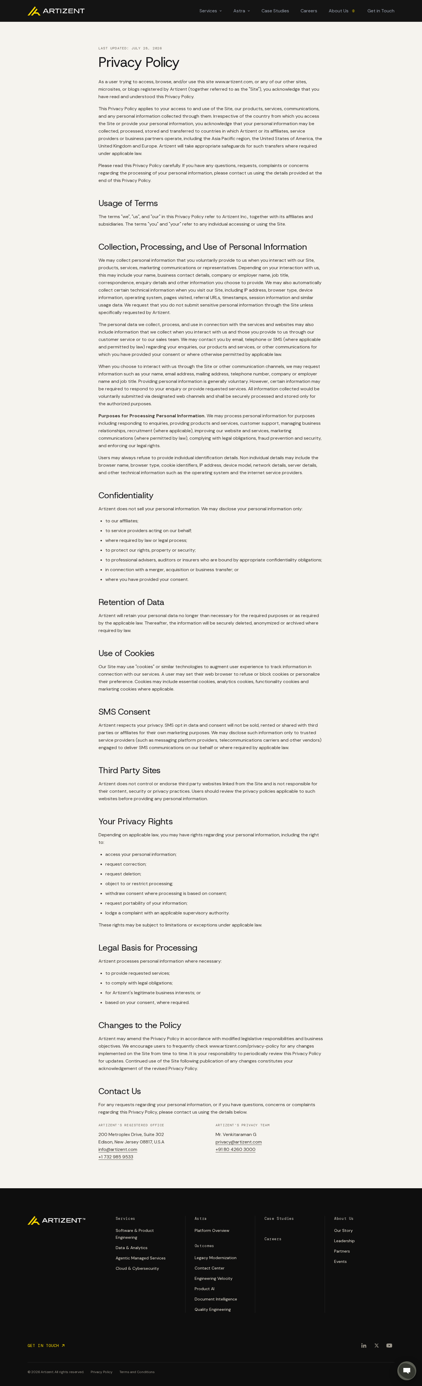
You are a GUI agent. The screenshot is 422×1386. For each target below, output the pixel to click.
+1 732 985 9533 (115, 1157)
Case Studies (275, 11)
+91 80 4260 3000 (235, 1149)
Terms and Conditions (137, 1372)
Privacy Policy (102, 1372)
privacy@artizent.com (239, 1142)
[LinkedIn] (364, 1345)
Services (208, 11)
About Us (339, 11)
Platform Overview (212, 1230)
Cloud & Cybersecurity (137, 1268)
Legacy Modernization (216, 1257)
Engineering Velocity (214, 1278)
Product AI (204, 1288)
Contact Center (209, 1268)
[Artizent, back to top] (56, 1220)
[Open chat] (406, 1370)
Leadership (344, 1240)
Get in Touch (380, 11)
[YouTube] (389, 1345)
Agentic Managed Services (141, 1258)
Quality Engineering (213, 1309)
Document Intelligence (216, 1299)
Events (340, 1261)
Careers (309, 11)
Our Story (343, 1230)
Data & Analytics (132, 1247)
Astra (239, 11)
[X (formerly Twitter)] (376, 1345)
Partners (342, 1251)
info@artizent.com (117, 1149)
